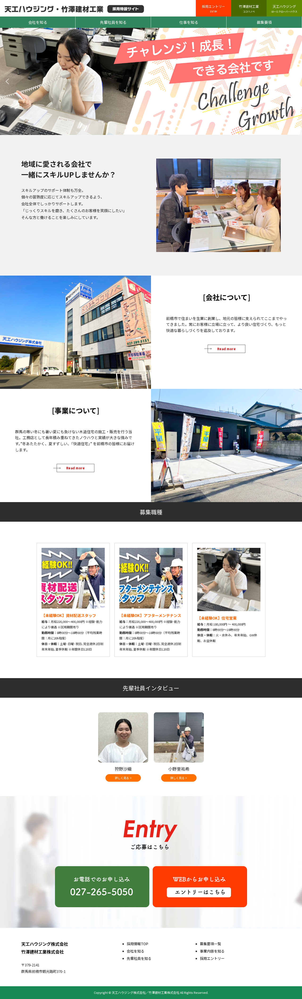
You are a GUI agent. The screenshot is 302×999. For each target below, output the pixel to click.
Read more (226, 349)
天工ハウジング (284, 8)
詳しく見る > (123, 778)
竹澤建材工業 (249, 8)
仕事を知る (188, 22)
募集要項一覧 (210, 943)
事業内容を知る (212, 951)
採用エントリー (213, 8)
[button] (7, 81)
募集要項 (264, 22)
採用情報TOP (137, 943)
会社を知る (37, 22)
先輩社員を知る (113, 22)
